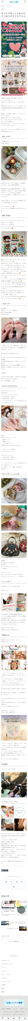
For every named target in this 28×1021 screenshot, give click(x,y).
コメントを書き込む (14, 941)
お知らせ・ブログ (19, 1011)
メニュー (15, 1008)
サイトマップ (7, 1014)
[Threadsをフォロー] (11, 881)
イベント (5, 870)
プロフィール (23, 1008)
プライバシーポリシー (19, 1014)
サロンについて (8, 1011)
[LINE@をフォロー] (21, 881)
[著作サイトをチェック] (6, 881)
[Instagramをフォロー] (16, 881)
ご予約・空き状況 (6, 1008)
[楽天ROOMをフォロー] (14, 886)
